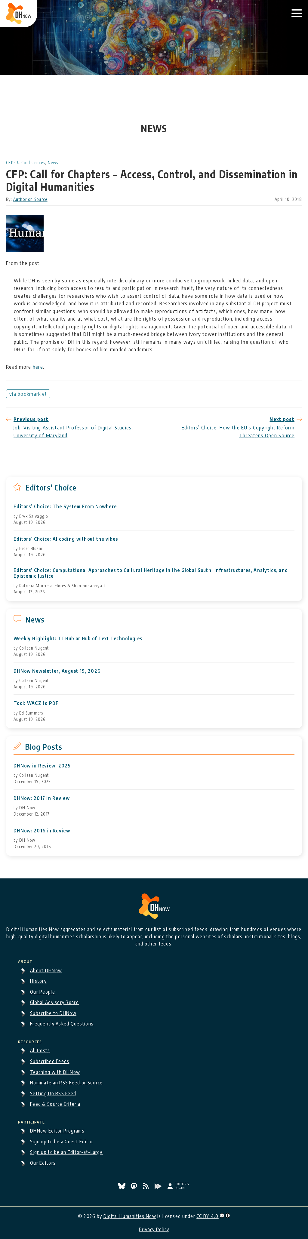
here (38, 366)
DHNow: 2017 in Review (42, 798)
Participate (31, 1121)
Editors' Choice (51, 487)
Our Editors (43, 1163)
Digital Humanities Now (129, 1216)
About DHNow (46, 970)
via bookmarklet (28, 393)
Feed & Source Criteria (55, 1104)
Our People (42, 992)
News (53, 162)
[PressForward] (159, 1187)
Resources (30, 1040)
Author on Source (30, 199)
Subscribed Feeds (49, 1061)
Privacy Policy (154, 1229)
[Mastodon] (134, 1187)
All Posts (40, 1050)
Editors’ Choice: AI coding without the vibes (66, 539)
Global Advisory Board (54, 1002)
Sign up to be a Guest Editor (61, 1142)
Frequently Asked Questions (62, 1024)
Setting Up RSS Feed (53, 1093)
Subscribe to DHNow (53, 1013)
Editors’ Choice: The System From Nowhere (65, 506)
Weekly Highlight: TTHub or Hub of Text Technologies (78, 638)
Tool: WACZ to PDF (36, 703)
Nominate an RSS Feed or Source (66, 1083)
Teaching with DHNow (55, 1072)
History (38, 981)
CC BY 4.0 (207, 1216)
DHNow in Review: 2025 (42, 766)
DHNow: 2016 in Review (42, 831)
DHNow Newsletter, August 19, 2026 (57, 671)
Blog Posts (44, 746)
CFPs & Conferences (25, 162)
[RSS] (146, 1187)
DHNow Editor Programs (57, 1131)
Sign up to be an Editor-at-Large (66, 1152)
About (25, 960)
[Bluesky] (122, 1187)
